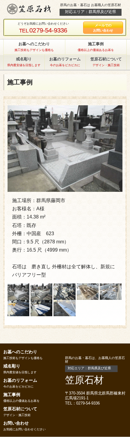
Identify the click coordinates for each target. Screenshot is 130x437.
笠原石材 (84, 380)
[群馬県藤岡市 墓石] (65, 148)
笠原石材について (20, 409)
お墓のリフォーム (20, 380)
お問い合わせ (16, 423)
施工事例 (11, 394)
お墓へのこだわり (20, 352)
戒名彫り (11, 366)
